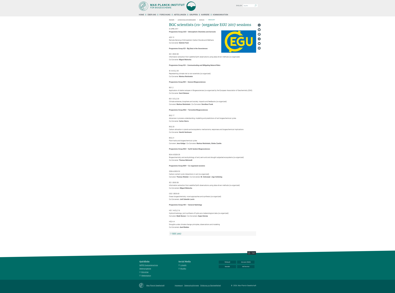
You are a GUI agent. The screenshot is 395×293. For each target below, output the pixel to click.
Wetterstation (146, 276)
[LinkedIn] (259, 25)
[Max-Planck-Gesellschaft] (142, 285)
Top (253, 253)
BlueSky (183, 269)
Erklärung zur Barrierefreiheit (210, 286)
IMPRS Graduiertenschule (148, 265)
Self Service (245, 266)
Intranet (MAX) (246, 262)
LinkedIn (183, 265)
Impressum (179, 286)
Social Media (184, 261)
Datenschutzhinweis (191, 286)
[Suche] (255, 5)
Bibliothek (145, 272)
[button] (254, 51)
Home (141, 14)
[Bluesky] (259, 29)
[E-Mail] (259, 43)
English (239, 5)
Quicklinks (144, 261)
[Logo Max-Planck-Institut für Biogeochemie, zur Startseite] (177, 6)
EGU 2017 (176, 233)
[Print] (259, 48)
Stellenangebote (145, 269)
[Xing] (259, 38)
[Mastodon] (259, 34)
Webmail (227, 262)
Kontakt (227, 266)
